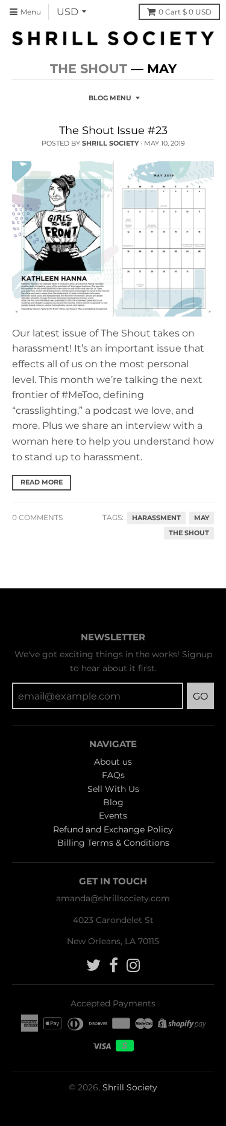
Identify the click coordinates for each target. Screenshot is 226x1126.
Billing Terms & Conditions (113, 842)
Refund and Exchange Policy (113, 829)
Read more (41, 482)
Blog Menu (110, 98)
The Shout (88, 68)
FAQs (113, 775)
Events (113, 815)
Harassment (156, 518)
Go (200, 696)
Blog (113, 802)
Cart (185, 11)
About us (113, 761)
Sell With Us (113, 788)
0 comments (37, 517)
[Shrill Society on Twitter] (93, 965)
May (201, 518)
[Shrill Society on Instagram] (133, 965)
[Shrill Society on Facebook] (113, 965)
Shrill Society (129, 1087)
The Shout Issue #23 (113, 130)
